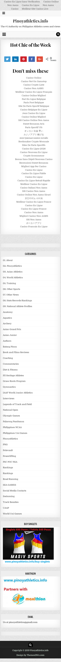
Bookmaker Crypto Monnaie (33, 141)
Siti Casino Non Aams (33, 191)
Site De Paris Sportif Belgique (33, 106)
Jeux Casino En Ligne (33, 113)
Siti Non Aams (33, 219)
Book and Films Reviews (16, 352)
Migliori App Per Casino (33, 166)
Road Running (10, 479)
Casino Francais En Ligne (33, 226)
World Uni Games (12, 513)
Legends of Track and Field (17, 404)
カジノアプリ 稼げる (34, 134)
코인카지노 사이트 (34, 198)
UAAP (6, 508)
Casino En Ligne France (33, 209)
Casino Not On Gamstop (34, 81)
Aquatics (7, 318)
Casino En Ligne (30, 5)
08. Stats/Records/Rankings (17, 300)
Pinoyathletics (10, 438)
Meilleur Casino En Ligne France (33, 202)
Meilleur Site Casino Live (35, 8)
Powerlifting (9, 456)
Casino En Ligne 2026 (34, 148)
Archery (7, 323)
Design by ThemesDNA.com (30, 655)
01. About (8, 260)
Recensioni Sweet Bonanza (33, 163)
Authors (7, 341)
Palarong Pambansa (13, 421)
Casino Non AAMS (34, 88)
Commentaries (11, 364)
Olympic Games (11, 415)
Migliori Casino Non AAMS (33, 216)
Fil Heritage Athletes (13, 375)
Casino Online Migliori (34, 95)
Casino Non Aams (33, 212)
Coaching (8, 358)
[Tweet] (7, 59)
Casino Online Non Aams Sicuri (34, 194)
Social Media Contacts (14, 490)
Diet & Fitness (10, 369)
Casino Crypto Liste (33, 84)
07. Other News (11, 294)
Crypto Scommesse (33, 155)
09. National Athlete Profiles (17, 306)
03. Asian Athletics (13, 271)
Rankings (8, 467)
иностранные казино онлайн (34, 138)
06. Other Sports (11, 289)
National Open (10, 410)
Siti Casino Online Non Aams (33, 120)
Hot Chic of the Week (30, 45)
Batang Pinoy (10, 346)
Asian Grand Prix (12, 329)
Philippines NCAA (12, 427)
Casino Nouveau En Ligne (33, 152)
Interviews (8, 398)
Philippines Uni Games (15, 433)
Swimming (9, 496)
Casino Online (33, 78)
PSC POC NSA (10, 462)
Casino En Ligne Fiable (34, 173)
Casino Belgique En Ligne (33, 109)
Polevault (8, 450)
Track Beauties (11, 502)
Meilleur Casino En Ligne (33, 184)
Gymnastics (9, 387)
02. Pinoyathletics (12, 266)
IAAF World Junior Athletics (18, 392)
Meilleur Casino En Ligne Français (33, 92)
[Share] (15, 59)
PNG (5, 444)
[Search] (58, 34)
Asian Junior (10, 335)
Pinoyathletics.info (30, 21)
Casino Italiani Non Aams (33, 187)
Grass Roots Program (14, 381)
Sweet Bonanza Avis (33, 124)
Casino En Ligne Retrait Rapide (33, 180)
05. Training (9, 283)
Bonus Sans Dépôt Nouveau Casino (34, 159)
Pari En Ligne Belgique (34, 99)
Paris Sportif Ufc (34, 127)
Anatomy (8, 312)
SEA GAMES (9, 485)
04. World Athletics (13, 277)
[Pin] (24, 59)
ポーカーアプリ (34, 223)
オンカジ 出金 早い (33, 131)
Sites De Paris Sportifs (33, 145)
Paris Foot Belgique (34, 102)
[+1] (40, 59)
